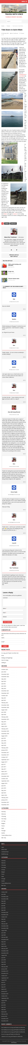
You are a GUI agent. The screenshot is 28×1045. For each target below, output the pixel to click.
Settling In (3, 662)
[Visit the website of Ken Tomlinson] (11, 250)
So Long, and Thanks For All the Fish (9, 653)
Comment (5, 597)
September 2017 (5, 759)
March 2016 (4, 795)
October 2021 (4, 695)
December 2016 (5, 776)
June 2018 (3, 740)
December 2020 (5, 705)
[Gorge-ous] (4, 274)
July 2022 (3, 683)
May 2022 (3, 688)
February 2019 (4, 728)
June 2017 (3, 766)
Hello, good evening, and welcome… (14, 265)
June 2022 (3, 686)
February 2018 (4, 747)
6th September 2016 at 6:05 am (14, 494)
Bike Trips (3, 837)
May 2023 (3, 679)
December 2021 (5, 690)
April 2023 (3, 681)
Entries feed (4, 849)
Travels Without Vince (6, 835)
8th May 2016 (6, 33)
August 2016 (4, 783)
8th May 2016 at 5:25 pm (14, 301)
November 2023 (5, 676)
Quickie (3, 833)
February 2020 (4, 717)
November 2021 (5, 693)
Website (5, 616)
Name (4, 608)
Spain (2, 828)
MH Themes (14, 1042)
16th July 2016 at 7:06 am (14, 466)
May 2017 (3, 769)
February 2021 (4, 702)
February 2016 (4, 797)
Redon (5, 214)
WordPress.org (4, 854)
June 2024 (3, 671)
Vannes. (15, 214)
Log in (2, 847)
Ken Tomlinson (14, 33)
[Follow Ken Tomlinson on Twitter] (16, 250)
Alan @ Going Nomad (14, 412)
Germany (3, 811)
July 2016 (3, 785)
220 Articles (21, 237)
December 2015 (5, 802)
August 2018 (4, 736)
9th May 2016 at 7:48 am (14, 392)
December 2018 (5, 731)
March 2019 (4, 726)
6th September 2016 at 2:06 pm (14, 522)
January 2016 (4, 800)
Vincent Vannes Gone (13, 278)
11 (3, 34)
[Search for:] (14, 21)
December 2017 (5, 752)
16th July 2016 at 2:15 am (14, 414)
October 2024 (4, 669)
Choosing (3, 816)
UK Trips (3, 821)
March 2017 (4, 771)
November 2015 (5, 804)
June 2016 (3, 788)
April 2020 (3, 714)
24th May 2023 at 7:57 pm (14, 545)
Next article (14, 256)
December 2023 (5, 674)
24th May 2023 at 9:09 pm (14, 570)
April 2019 (3, 724)
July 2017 (3, 764)
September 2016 (5, 781)
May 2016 (3, 790)
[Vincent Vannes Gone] (4, 281)
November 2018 (5, 733)
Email (4, 612)
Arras (2, 655)
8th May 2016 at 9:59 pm (14, 321)
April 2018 (3, 745)
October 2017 (4, 757)
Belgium (3, 823)
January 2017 (4, 774)
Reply (24, 309)
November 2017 (5, 755)
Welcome (3, 814)
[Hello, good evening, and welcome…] (4, 267)
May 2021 (3, 698)
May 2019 (3, 721)
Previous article (14, 255)
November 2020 (5, 707)
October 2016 (4, 778)
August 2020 (4, 709)
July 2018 (3, 738)
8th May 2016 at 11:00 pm (14, 369)
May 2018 (3, 743)
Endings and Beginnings (6, 657)
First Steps (3, 818)
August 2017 (4, 762)
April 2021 (3, 700)
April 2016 (3, 792)
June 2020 (3, 712)
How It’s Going (4, 660)
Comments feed (4, 851)
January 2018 (4, 750)
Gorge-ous (11, 271)
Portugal (3, 830)
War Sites (13, 223)
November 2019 (5, 719)
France (22, 33)
